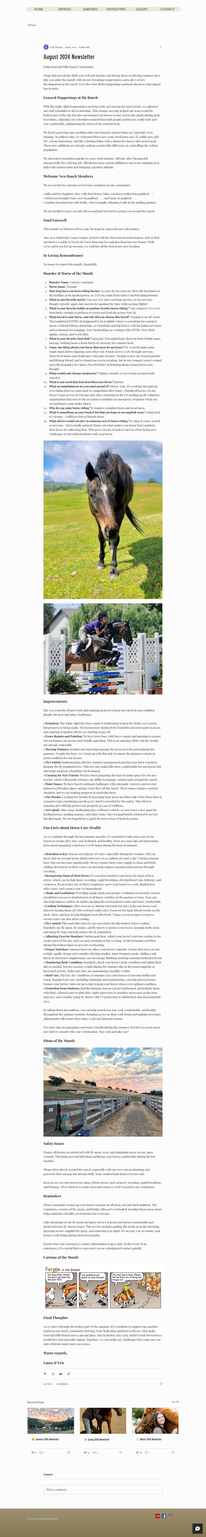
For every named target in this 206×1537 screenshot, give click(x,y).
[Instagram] (170, 1516)
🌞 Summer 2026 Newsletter (45, 1439)
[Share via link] (68, 1373)
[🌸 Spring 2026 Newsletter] (103, 1421)
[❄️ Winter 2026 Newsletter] (155, 1421)
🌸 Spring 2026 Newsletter (96, 1439)
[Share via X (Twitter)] (52, 1373)
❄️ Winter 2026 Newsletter (149, 1439)
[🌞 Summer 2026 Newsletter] (51, 1421)
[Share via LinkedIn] (60, 1373)
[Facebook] (164, 1516)
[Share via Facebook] (45, 1373)
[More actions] (161, 47)
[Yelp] (157, 1516)
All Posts (31, 24)
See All (175, 1401)
